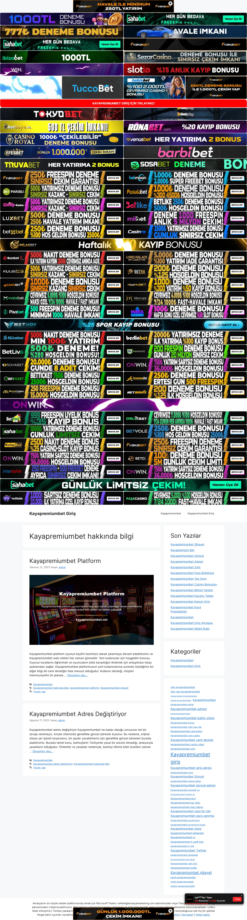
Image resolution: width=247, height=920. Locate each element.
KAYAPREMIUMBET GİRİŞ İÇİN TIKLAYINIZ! (123, 103)
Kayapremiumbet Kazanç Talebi (192, 596)
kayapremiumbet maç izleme (187, 807)
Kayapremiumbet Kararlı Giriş (190, 601)
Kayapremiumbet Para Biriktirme (192, 573)
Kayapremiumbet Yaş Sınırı (189, 578)
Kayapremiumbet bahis (180, 714)
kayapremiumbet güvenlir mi (183, 794)
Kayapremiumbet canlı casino (185, 735)
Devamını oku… (77, 675)
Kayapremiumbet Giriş (52, 513)
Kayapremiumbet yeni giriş (184, 863)
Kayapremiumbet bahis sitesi (193, 718)
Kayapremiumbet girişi (182, 772)
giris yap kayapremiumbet (185, 691)
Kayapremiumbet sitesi (186, 828)
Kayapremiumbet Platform (65, 560)
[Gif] (123, 245)
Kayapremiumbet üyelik (184, 867)
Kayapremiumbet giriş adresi (191, 768)
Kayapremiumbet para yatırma (192, 816)
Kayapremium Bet (182, 550)
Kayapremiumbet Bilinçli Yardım (192, 590)
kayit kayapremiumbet (183, 877)
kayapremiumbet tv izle (182, 846)
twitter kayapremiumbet (183, 886)
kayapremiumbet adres (182, 704)
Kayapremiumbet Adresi (187, 561)
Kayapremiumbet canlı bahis (186, 731)
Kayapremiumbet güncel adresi (193, 785)
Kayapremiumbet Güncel (187, 556)
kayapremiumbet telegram (187, 833)
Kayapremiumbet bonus (182, 723)
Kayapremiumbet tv (183, 837)
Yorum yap (39, 691)
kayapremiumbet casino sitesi (187, 744)
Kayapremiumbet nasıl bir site (191, 811)
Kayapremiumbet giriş (190, 758)
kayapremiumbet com (183, 748)
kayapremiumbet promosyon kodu (188, 824)
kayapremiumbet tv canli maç (187, 841)
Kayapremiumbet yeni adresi (183, 859)
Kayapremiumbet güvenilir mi (185, 790)
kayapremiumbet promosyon (185, 820)
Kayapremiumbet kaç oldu (185, 802)
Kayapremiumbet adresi (189, 709)
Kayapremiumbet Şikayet (187, 544)
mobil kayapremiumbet (182, 881)
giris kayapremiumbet (183, 687)
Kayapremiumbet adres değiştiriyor (53, 763)
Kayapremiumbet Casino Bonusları (194, 584)
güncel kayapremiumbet (181, 700)
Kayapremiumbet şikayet (114, 687)
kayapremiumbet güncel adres (186, 781)
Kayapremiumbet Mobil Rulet (190, 628)
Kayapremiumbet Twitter (189, 850)
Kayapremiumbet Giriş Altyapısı (192, 623)
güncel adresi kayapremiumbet (184, 696)
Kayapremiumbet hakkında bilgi (51, 687)
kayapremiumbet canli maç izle (186, 727)
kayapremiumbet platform (84, 687)
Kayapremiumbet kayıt (183, 798)
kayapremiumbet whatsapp (184, 855)
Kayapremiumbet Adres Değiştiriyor (78, 713)
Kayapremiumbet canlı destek (192, 740)
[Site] (61, 177)
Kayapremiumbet (171, 513)
